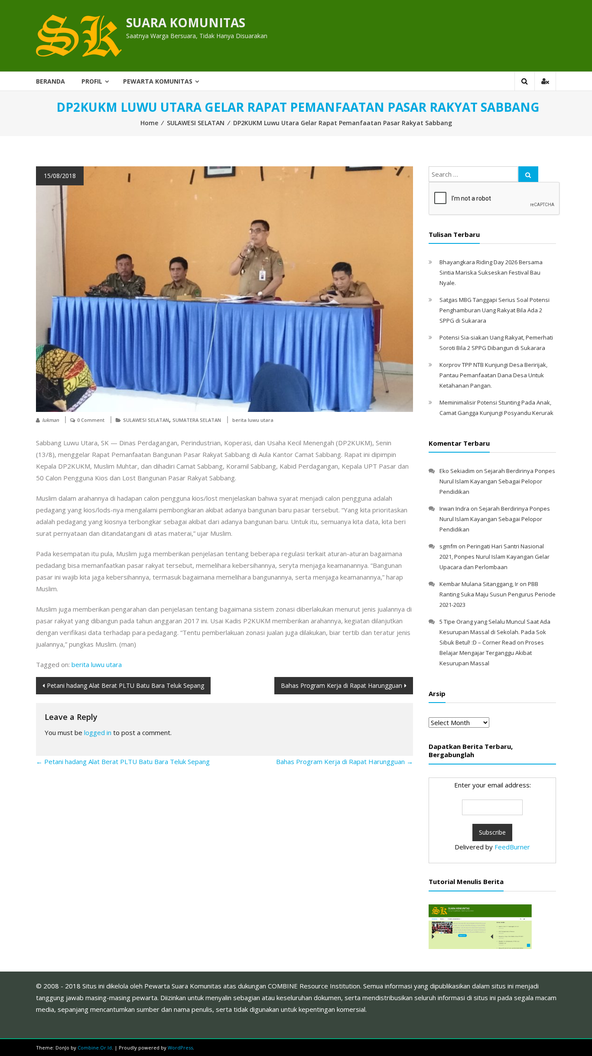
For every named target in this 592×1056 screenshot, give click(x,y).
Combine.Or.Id (95, 1047)
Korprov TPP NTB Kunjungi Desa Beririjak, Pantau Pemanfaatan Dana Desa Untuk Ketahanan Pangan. (493, 375)
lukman (50, 420)
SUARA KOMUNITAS (185, 22)
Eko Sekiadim (457, 471)
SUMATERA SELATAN (196, 420)
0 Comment (90, 420)
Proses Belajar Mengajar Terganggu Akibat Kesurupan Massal (491, 652)
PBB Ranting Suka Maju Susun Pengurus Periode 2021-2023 (497, 594)
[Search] (528, 174)
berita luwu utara (252, 420)
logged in (97, 732)
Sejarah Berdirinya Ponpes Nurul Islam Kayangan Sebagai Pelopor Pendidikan (497, 481)
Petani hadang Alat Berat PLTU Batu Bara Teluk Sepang (125, 685)
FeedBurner (512, 846)
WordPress (180, 1047)
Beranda (50, 81)
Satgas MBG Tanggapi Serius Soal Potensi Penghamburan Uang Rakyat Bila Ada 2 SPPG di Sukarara (494, 310)
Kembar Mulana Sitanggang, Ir (478, 584)
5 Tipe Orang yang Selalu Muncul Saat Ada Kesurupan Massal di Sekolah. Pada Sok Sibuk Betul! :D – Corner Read (494, 632)
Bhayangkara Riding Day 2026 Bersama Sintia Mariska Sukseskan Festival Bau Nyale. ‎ (491, 272)
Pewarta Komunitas (157, 81)
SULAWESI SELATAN (195, 123)
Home (149, 123)
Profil (91, 81)
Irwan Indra (454, 508)
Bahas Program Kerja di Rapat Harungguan (341, 685)
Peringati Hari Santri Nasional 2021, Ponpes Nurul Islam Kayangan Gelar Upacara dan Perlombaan (494, 556)
